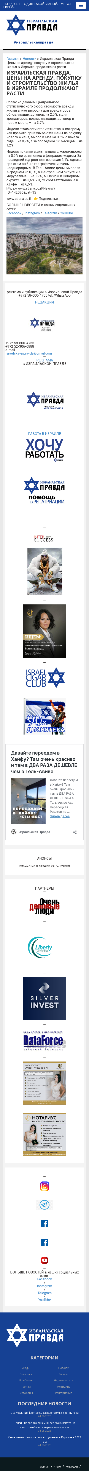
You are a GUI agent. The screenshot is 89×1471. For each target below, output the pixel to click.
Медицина (63, 1386)
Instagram (32, 213)
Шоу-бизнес (26, 1380)
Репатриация (63, 1393)
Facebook (13, 213)
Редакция (72, 1466)
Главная (12, 59)
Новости (29, 59)
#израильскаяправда (33, 42)
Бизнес (63, 1374)
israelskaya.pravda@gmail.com (28, 353)
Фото (57, 1466)
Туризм (26, 1386)
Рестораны (26, 1393)
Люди (25, 1368)
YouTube (66, 213)
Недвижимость (63, 1380)
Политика (26, 1374)
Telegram (50, 213)
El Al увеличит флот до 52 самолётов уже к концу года (45, 1413)
